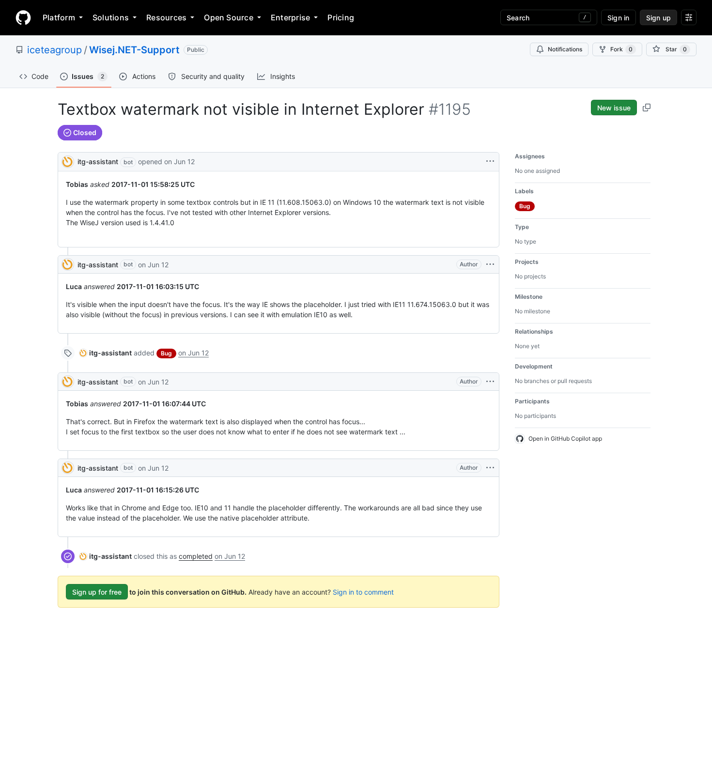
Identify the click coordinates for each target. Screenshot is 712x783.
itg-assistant (97, 161)
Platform (59, 17)
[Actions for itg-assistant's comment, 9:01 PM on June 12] (490, 264)
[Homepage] (23, 17)
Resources (166, 17)
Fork (621, 49)
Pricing (340, 17)
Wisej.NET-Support (134, 50)
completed (196, 556)
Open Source (228, 17)
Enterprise (290, 17)
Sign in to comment (363, 592)
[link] (105, 353)
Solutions (111, 17)
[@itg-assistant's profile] (68, 161)
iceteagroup (54, 50)
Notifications (565, 49)
